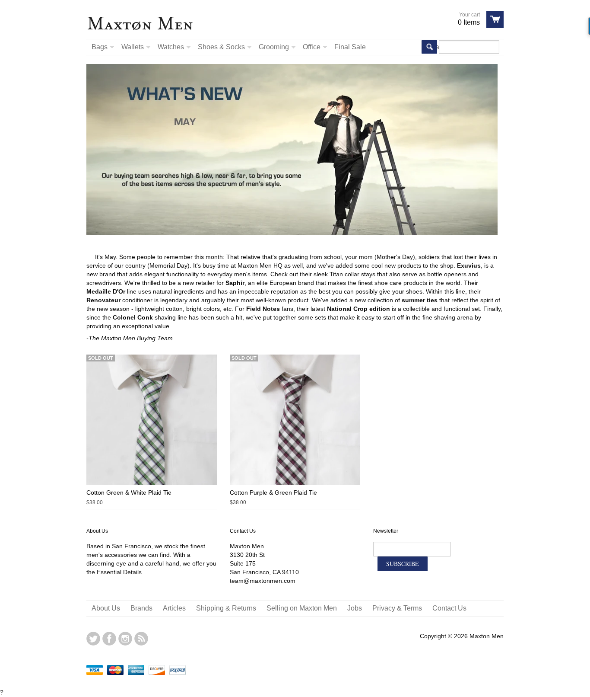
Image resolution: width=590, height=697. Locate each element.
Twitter (93, 639)
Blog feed (141, 639)
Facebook (109, 639)
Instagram (125, 639)
